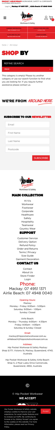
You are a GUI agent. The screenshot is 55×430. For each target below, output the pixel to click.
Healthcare (27, 214)
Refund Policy (28, 245)
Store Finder (27, 276)
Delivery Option (28, 242)
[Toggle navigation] (5, 18)
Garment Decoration (27, 259)
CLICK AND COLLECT (13, 35)
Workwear (27, 204)
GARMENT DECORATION (13, 29)
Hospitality (27, 221)
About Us (27, 272)
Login (27, 279)
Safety (27, 218)
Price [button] (6, 69)
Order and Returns (27, 248)
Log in (7, 6)
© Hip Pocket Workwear (27, 393)
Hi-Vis (27, 201)
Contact (27, 269)
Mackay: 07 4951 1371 (20, 6)
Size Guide (27, 255)
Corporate (27, 211)
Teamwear (27, 225)
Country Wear (27, 228)
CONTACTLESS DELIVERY (41, 29)
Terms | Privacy (27, 252)
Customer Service (27, 238)
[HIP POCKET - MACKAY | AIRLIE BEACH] (27, 17)
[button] (46, 18)
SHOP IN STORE (41, 35)
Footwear (27, 207)
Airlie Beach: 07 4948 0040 (41, 6)
